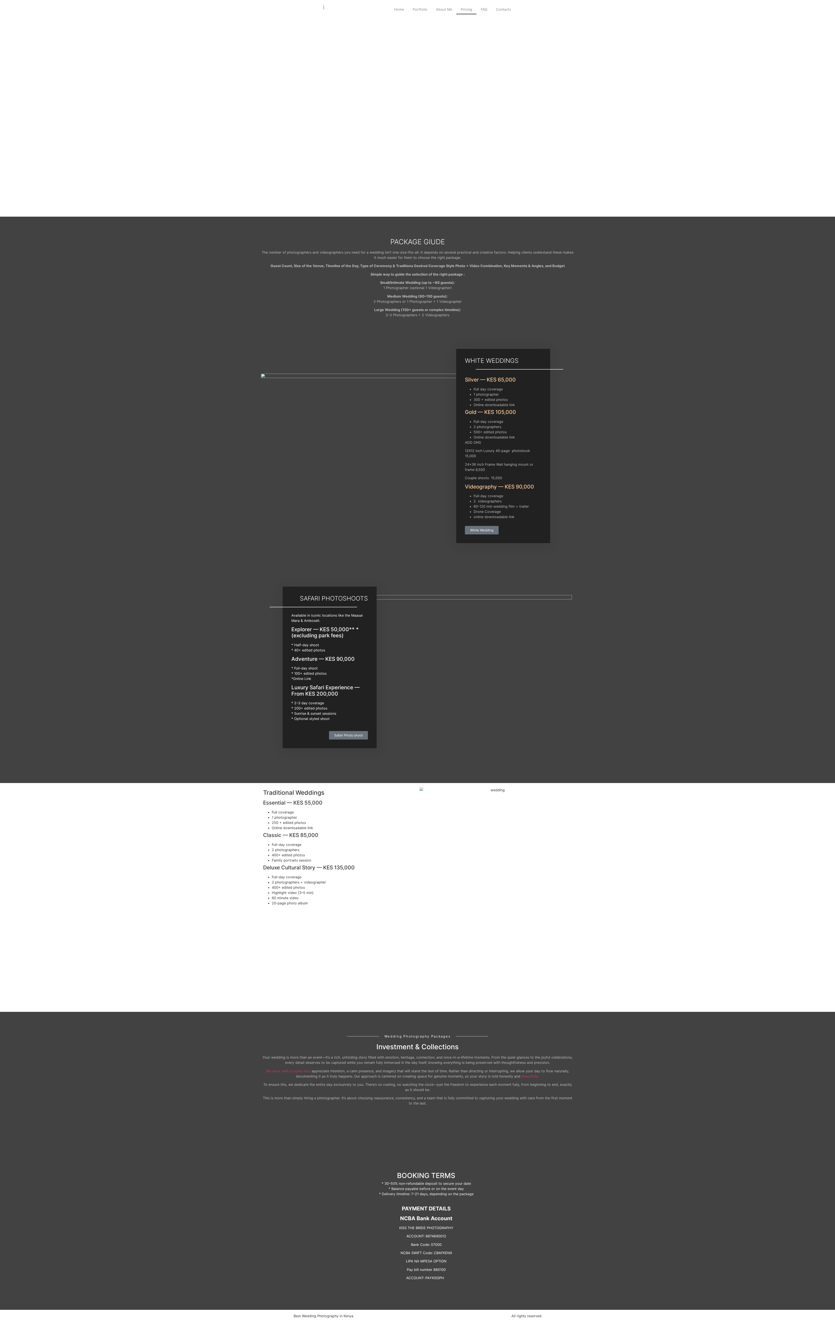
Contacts (503, 9)
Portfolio (420, 9)
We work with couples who (288, 1071)
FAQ (484, 9)
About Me (444, 9)
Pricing (466, 9)
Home (399, 9)
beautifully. (530, 1076)
